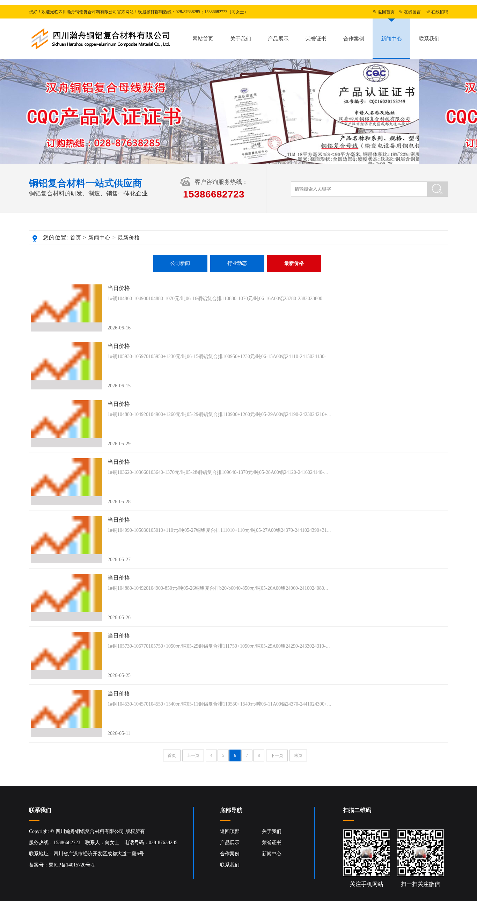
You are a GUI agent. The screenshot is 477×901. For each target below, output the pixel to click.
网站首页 (202, 39)
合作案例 (353, 39)
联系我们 (429, 39)
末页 (298, 755)
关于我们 (240, 39)
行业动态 (237, 263)
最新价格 (129, 237)
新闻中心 (391, 39)
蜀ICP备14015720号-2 (72, 865)
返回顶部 (230, 831)
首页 (75, 237)
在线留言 (412, 11)
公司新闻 (180, 263)
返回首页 (386, 11)
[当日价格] (66, 308)
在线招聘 (439, 11)
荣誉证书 (316, 39)
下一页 (277, 755)
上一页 (193, 755)
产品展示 (278, 39)
